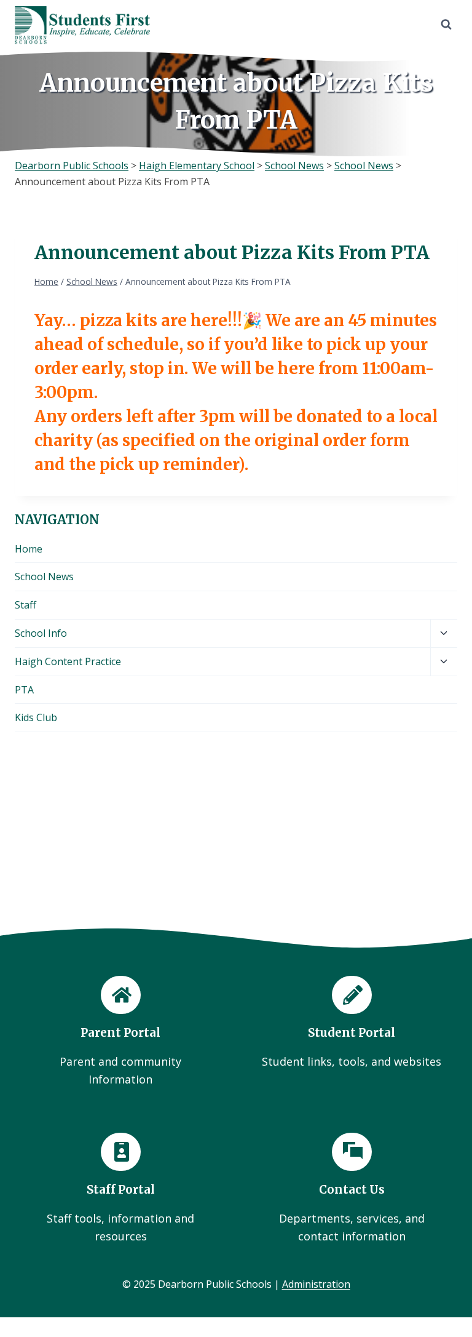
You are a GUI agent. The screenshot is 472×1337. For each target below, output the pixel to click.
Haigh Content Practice (68, 661)
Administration (316, 1284)
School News (44, 576)
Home (28, 549)
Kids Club (36, 717)
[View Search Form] (446, 25)
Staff (25, 605)
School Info (41, 633)
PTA (24, 689)
